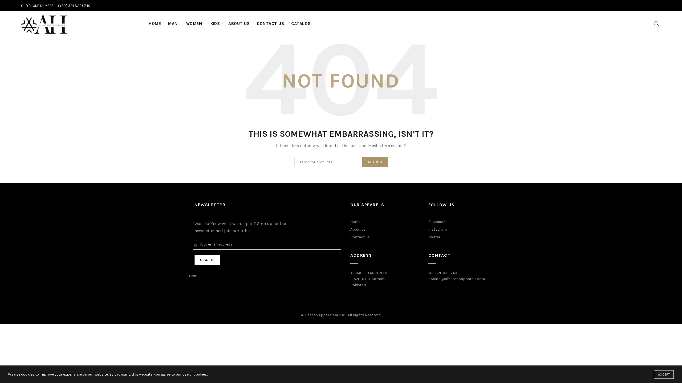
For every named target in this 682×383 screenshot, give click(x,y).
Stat (193, 276)
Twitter (434, 237)
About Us (239, 23)
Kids (215, 23)
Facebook (436, 221)
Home (155, 23)
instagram (437, 229)
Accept (664, 374)
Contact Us (270, 23)
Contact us (360, 237)
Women (194, 23)
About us (358, 229)
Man (173, 23)
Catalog (301, 23)
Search (375, 162)
